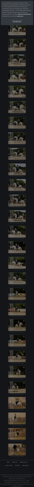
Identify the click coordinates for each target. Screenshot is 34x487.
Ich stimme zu (17, 21)
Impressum (20, 16)
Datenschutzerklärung (24, 14)
